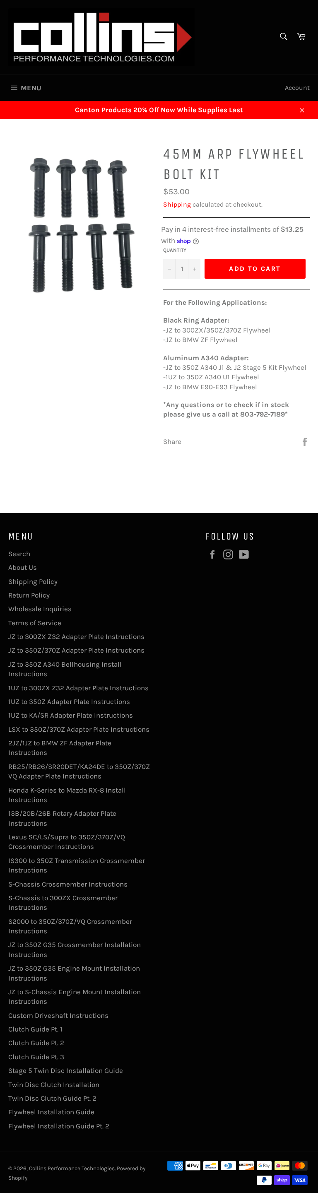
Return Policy (29, 595)
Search (19, 554)
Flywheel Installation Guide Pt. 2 (58, 1126)
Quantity (174, 250)
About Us (22, 567)
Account (297, 88)
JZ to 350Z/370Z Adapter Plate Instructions (76, 650)
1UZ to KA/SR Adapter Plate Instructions (70, 715)
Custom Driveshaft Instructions (58, 1015)
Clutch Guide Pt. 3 (36, 1057)
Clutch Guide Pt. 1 (35, 1029)
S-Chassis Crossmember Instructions (68, 884)
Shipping (177, 204)
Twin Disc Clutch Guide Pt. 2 (52, 1098)
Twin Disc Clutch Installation (53, 1084)
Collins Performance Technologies (72, 1168)
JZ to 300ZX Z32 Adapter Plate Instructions (76, 636)
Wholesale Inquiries (40, 609)
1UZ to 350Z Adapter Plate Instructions (69, 701)
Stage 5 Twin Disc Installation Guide (65, 1070)
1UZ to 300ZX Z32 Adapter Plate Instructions (78, 688)
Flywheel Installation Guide (51, 1112)
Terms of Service (34, 623)
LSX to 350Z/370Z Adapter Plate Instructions (78, 729)
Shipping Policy (33, 581)
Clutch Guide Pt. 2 (36, 1043)
